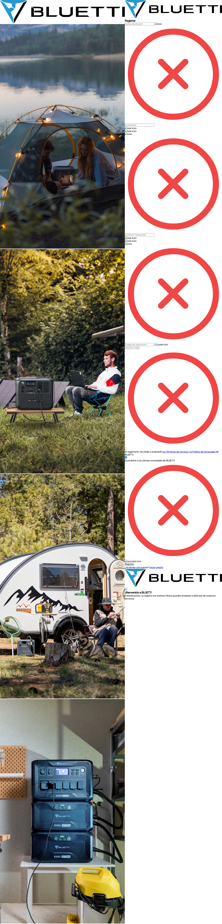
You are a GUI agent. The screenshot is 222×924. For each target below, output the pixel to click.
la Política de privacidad (202, 451)
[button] (129, 564)
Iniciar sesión (156, 567)
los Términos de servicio (176, 451)
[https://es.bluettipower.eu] (62, 22)
